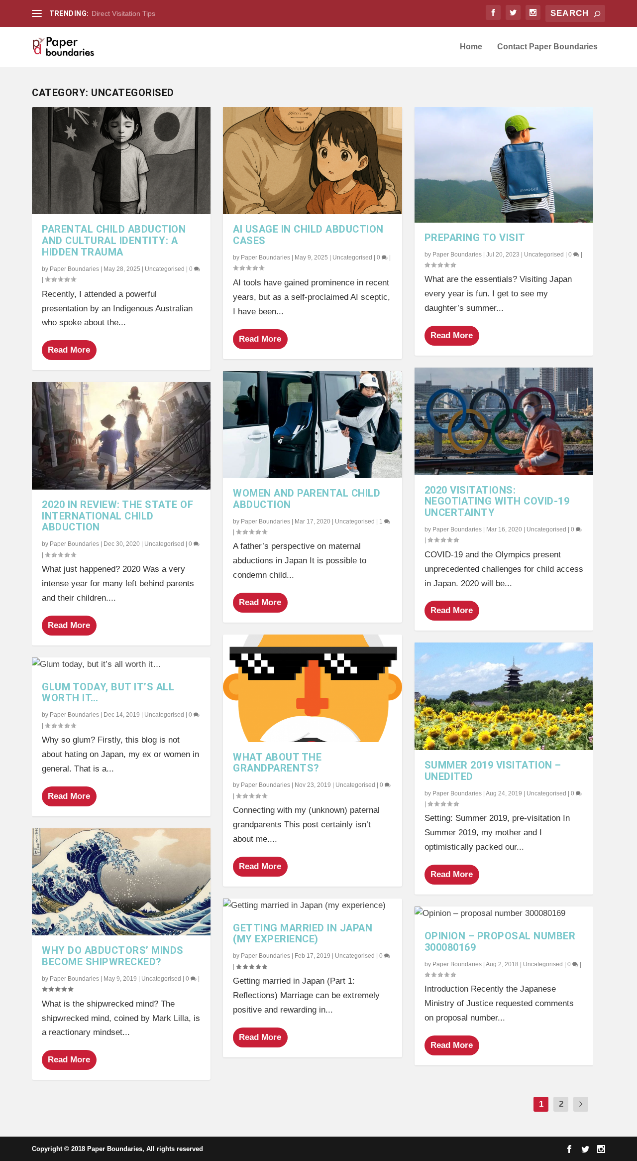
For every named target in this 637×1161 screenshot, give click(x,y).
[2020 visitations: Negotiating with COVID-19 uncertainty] (504, 421)
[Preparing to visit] (504, 165)
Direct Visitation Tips (123, 13)
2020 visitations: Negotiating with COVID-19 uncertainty (497, 501)
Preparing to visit (475, 238)
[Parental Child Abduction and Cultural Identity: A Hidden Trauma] (121, 160)
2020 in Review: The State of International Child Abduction (117, 516)
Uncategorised (165, 268)
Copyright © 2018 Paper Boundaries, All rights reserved (117, 1149)
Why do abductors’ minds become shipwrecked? (113, 956)
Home (471, 47)
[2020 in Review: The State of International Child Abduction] (121, 435)
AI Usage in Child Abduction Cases (308, 235)
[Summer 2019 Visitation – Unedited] (504, 696)
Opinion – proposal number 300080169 (500, 941)
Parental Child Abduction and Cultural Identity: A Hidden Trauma (114, 240)
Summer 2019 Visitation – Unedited (493, 770)
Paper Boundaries (74, 268)
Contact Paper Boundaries (547, 47)
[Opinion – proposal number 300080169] (504, 913)
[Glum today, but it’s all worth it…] (121, 664)
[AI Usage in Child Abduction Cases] (312, 160)
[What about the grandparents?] (312, 688)
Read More (69, 350)
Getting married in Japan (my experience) (302, 933)
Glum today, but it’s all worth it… (108, 692)
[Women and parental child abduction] (312, 424)
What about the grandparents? (277, 762)
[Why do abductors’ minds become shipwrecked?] (121, 881)
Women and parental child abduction (306, 499)
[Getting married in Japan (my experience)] (312, 906)
